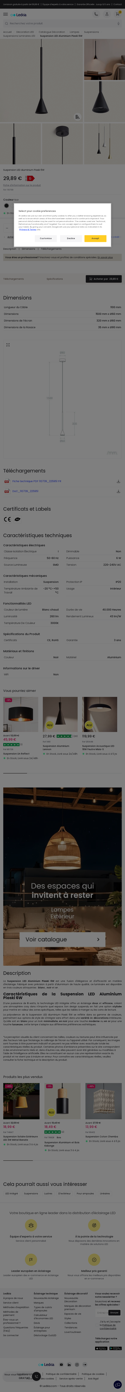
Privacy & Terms (27, 229)
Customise (46, 238)
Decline (71, 238)
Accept (95, 238)
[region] (62, 225)
